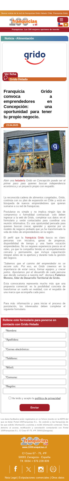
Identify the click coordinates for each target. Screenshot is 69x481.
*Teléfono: (11, 358)
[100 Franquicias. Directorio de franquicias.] (23, 21)
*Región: (11, 386)
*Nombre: (11, 330)
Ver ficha (10, 74)
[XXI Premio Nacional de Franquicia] (53, 468)
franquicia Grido (34, 237)
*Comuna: (11, 377)
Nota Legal (11, 477)
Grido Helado (19, 79)
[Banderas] (62, 25)
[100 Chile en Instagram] (41, 469)
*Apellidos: (12, 339)
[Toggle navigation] (62, 20)
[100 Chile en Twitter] (28, 469)
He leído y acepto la (36, 398)
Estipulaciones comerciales (34, 477)
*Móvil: (10, 367)
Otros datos (57, 477)
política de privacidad (48, 398)
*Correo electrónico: (17, 349)
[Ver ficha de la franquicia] (34, 57)
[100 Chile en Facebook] (16, 469)
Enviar (34, 407)
